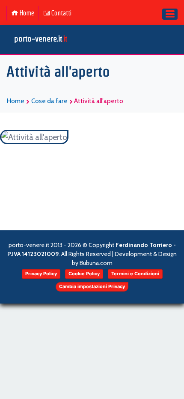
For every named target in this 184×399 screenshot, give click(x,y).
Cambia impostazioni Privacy (92, 286)
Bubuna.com (96, 263)
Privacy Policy (41, 274)
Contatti (61, 13)
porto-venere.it (40, 39)
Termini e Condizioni (135, 274)
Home (26, 13)
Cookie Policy (84, 274)
